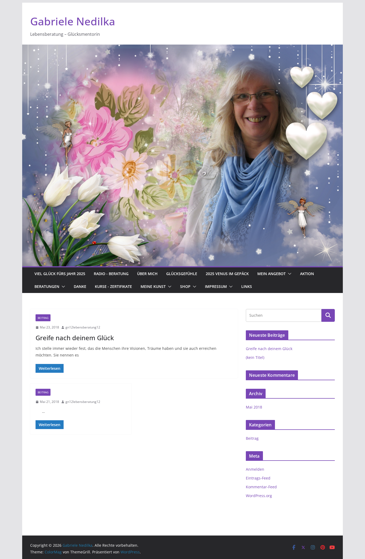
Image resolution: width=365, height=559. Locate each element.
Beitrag (43, 318)
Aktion (307, 273)
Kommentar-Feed (261, 486)
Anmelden (255, 469)
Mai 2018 (254, 407)
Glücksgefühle (181, 273)
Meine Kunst (153, 286)
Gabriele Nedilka (72, 21)
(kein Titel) (255, 357)
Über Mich (147, 273)
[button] (289, 273)
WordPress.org (259, 495)
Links (246, 286)
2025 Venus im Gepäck (227, 273)
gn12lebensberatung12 (82, 327)
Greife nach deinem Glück (75, 337)
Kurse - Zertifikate (113, 286)
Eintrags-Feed (258, 478)
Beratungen (46, 286)
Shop (185, 286)
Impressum (216, 286)
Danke (80, 286)
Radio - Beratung (111, 273)
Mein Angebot (271, 273)
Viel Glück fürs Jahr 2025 (59, 273)
